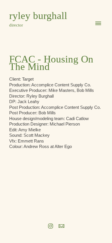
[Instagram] (50, 226)
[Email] (61, 226)
